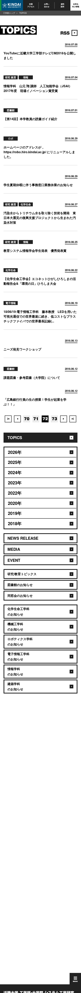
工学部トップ (9, 13)
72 (45, 419)
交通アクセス (30, 5)
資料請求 (62, 5)
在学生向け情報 (75, 5)
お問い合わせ (46, 5)
